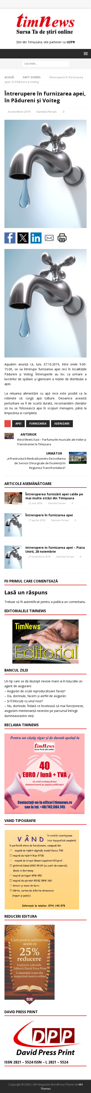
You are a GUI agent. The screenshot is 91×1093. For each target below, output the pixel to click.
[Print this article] (63, 241)
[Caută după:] (45, 64)
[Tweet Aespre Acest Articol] (23, 241)
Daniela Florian (46, 112)
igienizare (62, 423)
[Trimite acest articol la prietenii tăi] (50, 241)
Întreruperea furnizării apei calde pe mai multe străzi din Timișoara (54, 496)
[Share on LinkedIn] (37, 241)
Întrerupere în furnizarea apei (49, 515)
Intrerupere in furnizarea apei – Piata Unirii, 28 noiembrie (55, 549)
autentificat (32, 602)
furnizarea (37, 423)
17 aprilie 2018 (36, 520)
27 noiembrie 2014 (39, 556)
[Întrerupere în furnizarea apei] (13, 525)
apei (18, 423)
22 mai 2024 (35, 503)
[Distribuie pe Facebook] (10, 241)
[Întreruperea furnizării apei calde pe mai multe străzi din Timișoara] (13, 498)
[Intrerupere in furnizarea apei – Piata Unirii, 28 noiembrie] (13, 557)
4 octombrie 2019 (19, 112)
